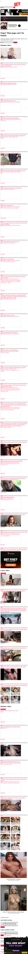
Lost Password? (7, 935)
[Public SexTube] (11, 6)
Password (3, 925)
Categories (5, 18)
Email (2, 924)
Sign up (2, 927)
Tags (4, 19)
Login (2, 935)
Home (4, 17)
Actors (4, 20)
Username (3, 922)
